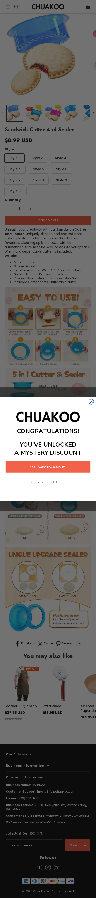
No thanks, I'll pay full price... (48, 482)
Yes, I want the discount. (48, 466)
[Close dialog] (91, 401)
